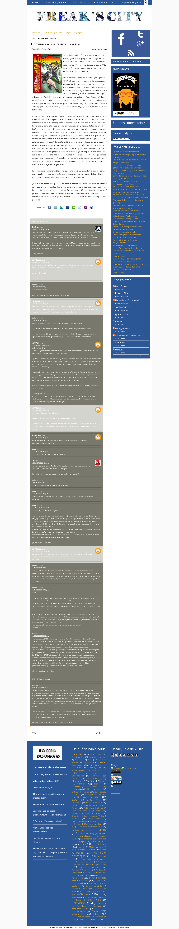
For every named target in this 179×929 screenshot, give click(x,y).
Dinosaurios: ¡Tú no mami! (123, 261)
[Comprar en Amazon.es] (126, 115)
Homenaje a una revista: (55, 44)
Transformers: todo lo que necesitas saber (131, 264)
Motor (104, 850)
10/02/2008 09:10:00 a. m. (41, 551)
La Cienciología (119, 256)
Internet (100, 830)
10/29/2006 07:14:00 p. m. (41, 262)
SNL (100, 894)
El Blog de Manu (122, 328)
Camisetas (96, 776)
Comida (97, 784)
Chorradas (77, 780)
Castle (74, 778)
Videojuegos (77, 33)
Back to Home (36, 33)
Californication (78, 776)
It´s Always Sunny (87, 833)
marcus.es (119, 349)
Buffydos (75, 773)
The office (101, 903)
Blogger (101, 927)
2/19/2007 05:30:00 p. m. (40, 345)
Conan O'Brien (91, 786)
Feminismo (93, 805)
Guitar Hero (94, 818)
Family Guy (77, 805)
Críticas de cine (92, 789)
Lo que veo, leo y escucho (132, 2)
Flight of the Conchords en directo (127, 248)
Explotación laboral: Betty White (126, 210)
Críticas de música (80, 792)
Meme (93, 849)
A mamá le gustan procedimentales (127, 226)
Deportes (102, 794)
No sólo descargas (63, 33)
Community (76, 786)
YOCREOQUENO (122, 307)
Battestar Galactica (97, 765)
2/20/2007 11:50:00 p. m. (40, 451)
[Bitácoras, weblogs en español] (129, 768)
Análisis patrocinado (98, 757)
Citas (104, 781)
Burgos (95, 773)
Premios (99, 880)
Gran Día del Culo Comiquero (84, 816)
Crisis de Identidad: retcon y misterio (128, 213)
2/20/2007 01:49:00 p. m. (40, 437)
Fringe (98, 810)
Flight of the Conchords (93, 808)
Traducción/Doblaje (80, 908)
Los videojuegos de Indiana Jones (127, 259)
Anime (90, 760)
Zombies (95, 919)
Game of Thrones (94, 813)
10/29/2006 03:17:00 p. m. (41, 229)
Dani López (36, 260)
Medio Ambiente (79, 849)
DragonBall (76, 802)
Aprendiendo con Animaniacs (125, 245)
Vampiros (81, 911)
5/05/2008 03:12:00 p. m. (40, 494)
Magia (91, 847)
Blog (78, 767)
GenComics (120, 342)
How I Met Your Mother (89, 824)
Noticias (102, 856)
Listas (83, 844)
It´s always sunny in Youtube (124, 232)
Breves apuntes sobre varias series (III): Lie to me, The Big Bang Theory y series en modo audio (50, 852)
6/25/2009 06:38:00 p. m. (40, 687)
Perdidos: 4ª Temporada (81, 870)
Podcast (98, 875)
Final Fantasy (50, 33)
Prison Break (77, 883)
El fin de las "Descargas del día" (47, 821)
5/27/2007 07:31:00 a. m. (40, 482)
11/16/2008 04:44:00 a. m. (41, 568)
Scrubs (95, 891)
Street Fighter (96, 900)
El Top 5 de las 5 (94, 802)
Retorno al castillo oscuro (123, 229)
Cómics (81, 783)
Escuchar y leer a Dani (104, 2)
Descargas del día (88, 797)
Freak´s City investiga (81, 811)
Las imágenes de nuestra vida (93, 839)
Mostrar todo (144, 356)
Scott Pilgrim (84, 891)
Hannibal (93, 821)
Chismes (92, 778)
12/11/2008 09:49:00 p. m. (41, 590)
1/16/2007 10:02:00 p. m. (40, 287)
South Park (80, 900)
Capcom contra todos (122, 269)
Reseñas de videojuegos (82, 888)
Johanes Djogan (122, 927)
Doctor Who (93, 800)
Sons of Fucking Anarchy (95, 897)
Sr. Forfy (35, 227)
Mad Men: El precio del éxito (125, 181)
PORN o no (77, 878)
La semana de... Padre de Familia (126, 267)
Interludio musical (80, 830)
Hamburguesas (78, 821)
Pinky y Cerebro (119, 242)
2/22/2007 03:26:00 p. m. (40, 463)
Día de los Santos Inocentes (124, 237)
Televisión (79, 903)
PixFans (118, 321)
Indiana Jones (96, 827)
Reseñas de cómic (94, 886)
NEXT (97, 733)
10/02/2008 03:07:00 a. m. (41, 508)
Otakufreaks (121, 286)
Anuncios (87, 762)
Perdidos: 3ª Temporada (90, 867)
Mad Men (81, 847)
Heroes (103, 821)
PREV (34, 733)
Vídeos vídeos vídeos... (81, 916)
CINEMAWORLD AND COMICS (129, 335)
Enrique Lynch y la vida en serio (126, 186)
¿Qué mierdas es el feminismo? (126, 151)
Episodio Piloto (122, 314)
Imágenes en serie (79, 827)
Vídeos (96, 913)
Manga (101, 847)
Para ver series (80, 2)
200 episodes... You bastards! (125, 216)
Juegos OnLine (119, 272)
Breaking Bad (95, 767)
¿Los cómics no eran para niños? (126, 218)
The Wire (97, 906)
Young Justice (85, 919)
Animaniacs (79, 760)
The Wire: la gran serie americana (127, 234)
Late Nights (81, 841)
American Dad (78, 757)
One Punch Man (84, 859)
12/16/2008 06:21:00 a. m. (41, 636)
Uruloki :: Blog (121, 293)
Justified (102, 833)
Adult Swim (95, 754)
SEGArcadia (36, 435)
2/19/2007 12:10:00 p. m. (40, 320)
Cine (92, 780)
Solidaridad (76, 897)
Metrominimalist (81, 927)
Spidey (34, 460)
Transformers (100, 909)
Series (84, 894)
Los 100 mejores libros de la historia (50, 774)
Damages (89, 794)
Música (79, 852)
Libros (93, 841)
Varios (95, 911)
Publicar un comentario (38, 727)
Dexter (75, 800)
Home (35, 2)
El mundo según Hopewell (127, 300)
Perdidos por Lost (96, 864)
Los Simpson (99, 844)
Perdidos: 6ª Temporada (95, 872)
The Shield (81, 906)
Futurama (76, 813)
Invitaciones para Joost (43, 787)
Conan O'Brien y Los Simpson (125, 240)
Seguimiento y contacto (56, 2)
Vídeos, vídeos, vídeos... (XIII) (46, 781)
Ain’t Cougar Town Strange (124, 184)
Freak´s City (78, 103)
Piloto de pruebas (83, 875)
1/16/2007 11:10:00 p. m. (40, 304)
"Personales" (77, 754)
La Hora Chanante (84, 836)
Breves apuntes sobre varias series (87, 770)
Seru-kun (35, 343)
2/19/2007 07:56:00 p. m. (40, 410)
